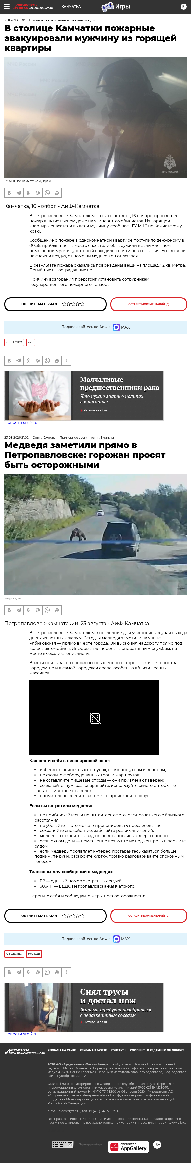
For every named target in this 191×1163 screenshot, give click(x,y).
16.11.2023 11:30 (14, 20)
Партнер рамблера (90, 1144)
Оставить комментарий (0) (148, 304)
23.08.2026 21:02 (16, 437)
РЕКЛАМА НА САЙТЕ (62, 1050)
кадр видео (13, 598)
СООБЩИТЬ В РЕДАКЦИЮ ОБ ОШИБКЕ (157, 1050)
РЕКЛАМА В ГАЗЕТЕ (93, 1050)
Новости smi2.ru (21, 422)
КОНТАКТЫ (118, 1050)
